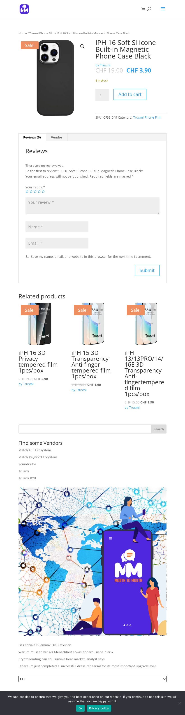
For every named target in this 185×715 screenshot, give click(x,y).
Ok (81, 708)
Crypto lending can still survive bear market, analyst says (61, 659)
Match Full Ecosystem (34, 450)
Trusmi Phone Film (41, 33)
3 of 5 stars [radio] (35, 191)
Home (22, 33)
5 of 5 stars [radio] (43, 191)
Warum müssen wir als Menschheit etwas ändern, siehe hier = (65, 652)
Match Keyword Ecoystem (37, 457)
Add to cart (129, 94)
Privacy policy (99, 708)
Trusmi (23, 471)
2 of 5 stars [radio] (31, 191)
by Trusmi (103, 65)
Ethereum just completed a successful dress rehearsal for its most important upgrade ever (87, 666)
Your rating (35, 187)
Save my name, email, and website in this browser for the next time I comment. (91, 256)
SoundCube (27, 464)
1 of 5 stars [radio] (27, 191)
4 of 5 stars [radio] (39, 191)
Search (159, 429)
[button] (82, 46)
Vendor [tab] (56, 137)
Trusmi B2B (27, 478)
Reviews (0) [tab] (32, 137)
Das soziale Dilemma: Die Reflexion (44, 645)
